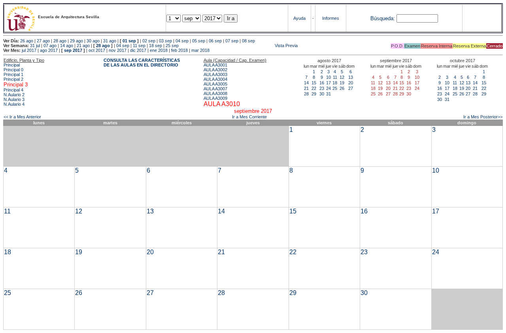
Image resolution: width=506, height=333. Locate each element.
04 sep (182, 40)
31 (328, 93)
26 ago (26, 40)
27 (350, 88)
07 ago (50, 45)
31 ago (109, 40)
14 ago (66, 45)
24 (328, 88)
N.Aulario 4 (14, 104)
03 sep (165, 40)
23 (321, 88)
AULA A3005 (215, 84)
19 (342, 82)
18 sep (155, 45)
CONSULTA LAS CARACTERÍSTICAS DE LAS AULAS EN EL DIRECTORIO (142, 62)
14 (306, 82)
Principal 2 (13, 79)
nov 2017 (117, 50)
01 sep (129, 40)
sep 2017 (73, 50)
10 (328, 77)
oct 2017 (97, 50)
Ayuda (299, 18)
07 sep (231, 40)
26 (342, 88)
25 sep (172, 45)
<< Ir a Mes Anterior (22, 116)
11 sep (139, 45)
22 (314, 88)
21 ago (83, 45)
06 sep (215, 40)
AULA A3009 (215, 98)
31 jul (35, 45)
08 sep (248, 40)
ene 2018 (159, 50)
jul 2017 (29, 50)
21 (306, 88)
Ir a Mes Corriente (249, 116)
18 (334, 82)
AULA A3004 (215, 79)
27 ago (43, 40)
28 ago (59, 40)
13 (350, 77)
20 (350, 82)
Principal (12, 65)
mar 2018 (200, 50)
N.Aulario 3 (14, 99)
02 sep (148, 40)
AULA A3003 (215, 74)
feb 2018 (179, 50)
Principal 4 (13, 90)
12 (342, 77)
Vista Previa (239, 45)
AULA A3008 (215, 93)
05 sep (198, 40)
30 (321, 93)
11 (335, 77)
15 (314, 82)
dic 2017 (138, 50)
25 (334, 88)
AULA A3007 (215, 88)
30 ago (93, 40)
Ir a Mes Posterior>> (482, 116)
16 (321, 82)
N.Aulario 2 (14, 94)
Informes (330, 18)
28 (306, 93)
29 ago (76, 40)
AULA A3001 (215, 65)
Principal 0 (13, 69)
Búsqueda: (382, 18)
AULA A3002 (215, 69)
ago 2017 (49, 50)
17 (328, 82)
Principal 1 (13, 74)
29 (314, 93)
